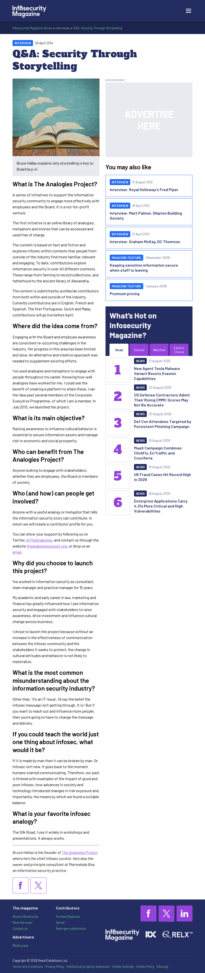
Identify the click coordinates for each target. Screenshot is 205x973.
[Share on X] (38, 885)
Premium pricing (125, 293)
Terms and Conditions (27, 966)
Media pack (20, 945)
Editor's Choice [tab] (179, 350)
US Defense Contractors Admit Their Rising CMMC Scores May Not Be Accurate (162, 399)
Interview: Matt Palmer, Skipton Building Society (146, 215)
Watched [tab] (159, 350)
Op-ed (60, 922)
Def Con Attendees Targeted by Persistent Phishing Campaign (162, 424)
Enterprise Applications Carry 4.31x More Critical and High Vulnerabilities (161, 506)
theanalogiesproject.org (47, 546)
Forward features (68, 916)
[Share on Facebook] (20, 885)
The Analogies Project (80, 852)
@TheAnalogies (39, 540)
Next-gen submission (71, 928)
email (17, 552)
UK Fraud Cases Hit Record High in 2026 (162, 477)
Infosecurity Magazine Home (32, 28)
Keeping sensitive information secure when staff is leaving (144, 267)
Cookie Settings (123, 966)
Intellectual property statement (88, 966)
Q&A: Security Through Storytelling (97, 28)
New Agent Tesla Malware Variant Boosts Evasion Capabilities (157, 373)
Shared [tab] (139, 350)
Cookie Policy (145, 966)
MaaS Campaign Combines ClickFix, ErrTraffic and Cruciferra (158, 452)
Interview (22, 43)
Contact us (20, 928)
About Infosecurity (25, 916)
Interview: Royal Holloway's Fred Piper (144, 189)
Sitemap (162, 966)
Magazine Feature (126, 258)
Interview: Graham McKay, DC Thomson (145, 241)
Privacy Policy (54, 966)
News (140, 361)
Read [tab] (119, 350)
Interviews (62, 28)
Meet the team (22, 922)
